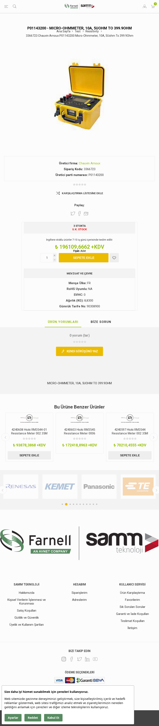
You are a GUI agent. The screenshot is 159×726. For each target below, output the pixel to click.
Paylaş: (79, 205)
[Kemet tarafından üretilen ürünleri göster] (60, 486)
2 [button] (65, 504)
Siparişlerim (79, 593)
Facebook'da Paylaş (79, 213)
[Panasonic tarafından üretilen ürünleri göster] (99, 486)
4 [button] (73, 504)
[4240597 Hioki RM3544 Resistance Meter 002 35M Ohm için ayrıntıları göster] (130, 419)
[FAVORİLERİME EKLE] (114, 257)
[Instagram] (63, 659)
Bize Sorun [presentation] (101, 322)
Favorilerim (132, 600)
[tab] (63, 322)
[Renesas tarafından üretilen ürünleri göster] (20, 486)
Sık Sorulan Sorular (132, 607)
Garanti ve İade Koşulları (132, 614)
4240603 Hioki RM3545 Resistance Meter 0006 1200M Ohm (79, 433)
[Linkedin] (87, 659)
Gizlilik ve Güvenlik (26, 617)
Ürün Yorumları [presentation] (63, 322)
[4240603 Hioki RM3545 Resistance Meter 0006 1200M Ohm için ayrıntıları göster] (79, 419)
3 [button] (69, 504)
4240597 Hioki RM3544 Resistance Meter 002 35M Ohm (130, 433)
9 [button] (90, 504)
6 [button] (80, 504)
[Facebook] (71, 659)
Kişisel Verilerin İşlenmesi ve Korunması (26, 601)
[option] (29, 437)
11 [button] (96, 504)
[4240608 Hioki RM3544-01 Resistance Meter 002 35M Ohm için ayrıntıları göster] (29, 419)
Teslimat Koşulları (132, 621)
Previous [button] (5, 437)
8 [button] (86, 504)
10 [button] (93, 504)
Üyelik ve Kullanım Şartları (27, 625)
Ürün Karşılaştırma (132, 593)
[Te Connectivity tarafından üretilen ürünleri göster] (138, 486)
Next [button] (153, 437)
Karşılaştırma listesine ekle (82, 193)
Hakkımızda (26, 593)
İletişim (132, 628)
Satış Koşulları (26, 610)
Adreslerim (79, 600)
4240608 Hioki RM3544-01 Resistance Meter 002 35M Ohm (29, 433)
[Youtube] (95, 659)
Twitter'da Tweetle (73, 213)
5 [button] (76, 504)
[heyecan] (79, 659)
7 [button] (83, 504)
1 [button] (62, 504)
